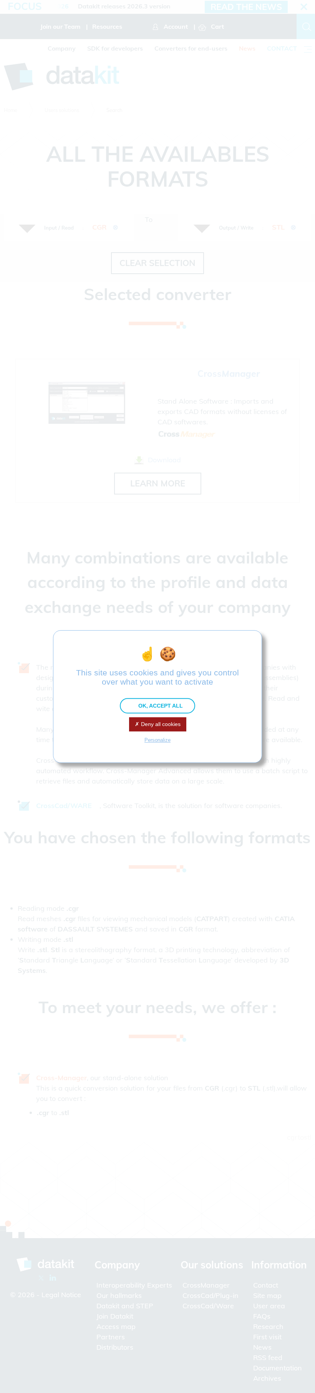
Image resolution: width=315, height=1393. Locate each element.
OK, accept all (160, 706)
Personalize (157, 740)
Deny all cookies (160, 724)
